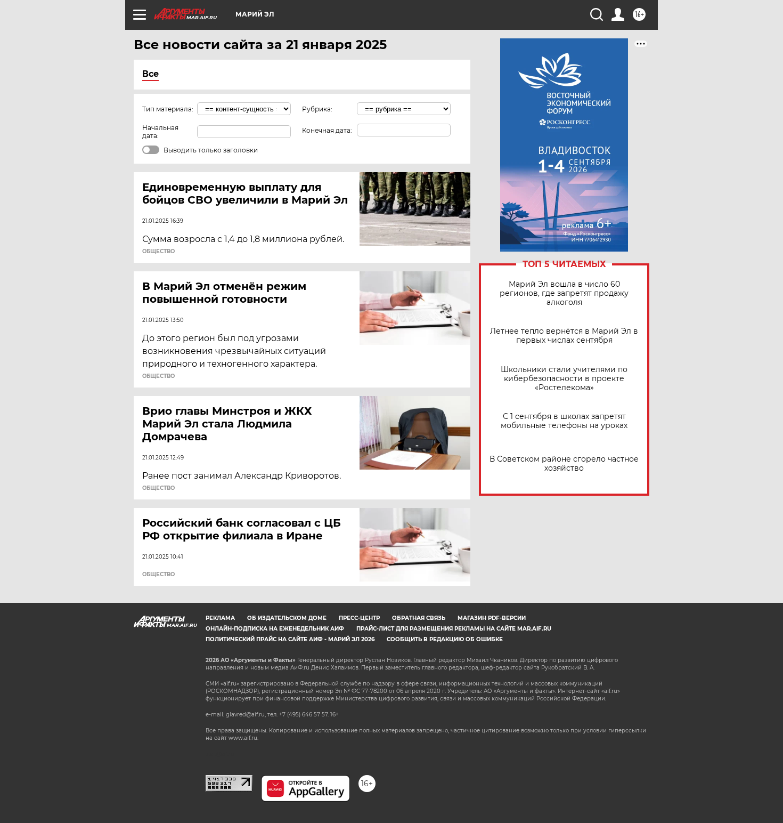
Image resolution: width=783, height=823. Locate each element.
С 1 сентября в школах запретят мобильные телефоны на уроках (564, 421)
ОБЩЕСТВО (158, 251)
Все (150, 74)
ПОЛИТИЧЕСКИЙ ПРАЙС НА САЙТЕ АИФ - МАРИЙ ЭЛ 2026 (290, 639)
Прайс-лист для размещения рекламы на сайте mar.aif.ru (453, 628)
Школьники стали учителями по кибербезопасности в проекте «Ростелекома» (564, 378)
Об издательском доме (287, 618)
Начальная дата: (160, 132)
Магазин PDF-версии (492, 618)
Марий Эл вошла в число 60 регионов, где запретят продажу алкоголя (564, 293)
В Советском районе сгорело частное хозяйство (564, 464)
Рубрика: (317, 109)
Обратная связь (418, 618)
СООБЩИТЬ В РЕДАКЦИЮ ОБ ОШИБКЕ (445, 639)
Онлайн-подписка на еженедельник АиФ (275, 628)
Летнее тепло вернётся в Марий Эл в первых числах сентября (564, 336)
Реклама (220, 618)
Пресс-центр (359, 618)
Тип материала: (167, 109)
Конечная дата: (327, 130)
